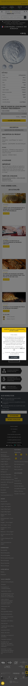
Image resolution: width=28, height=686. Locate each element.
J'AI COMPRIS (14, 357)
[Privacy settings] (2, 683)
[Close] (24, 330)
